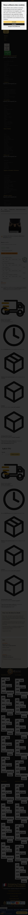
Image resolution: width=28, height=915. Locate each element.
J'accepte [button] (14, 21)
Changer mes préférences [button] (14, 26)
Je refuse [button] (14, 24)
